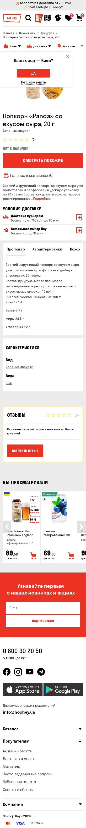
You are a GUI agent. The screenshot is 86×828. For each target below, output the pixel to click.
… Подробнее (41, 198)
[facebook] (7, 672)
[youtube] (29, 672)
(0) (34, 140)
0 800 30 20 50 (22, 651)
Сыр (9, 383)
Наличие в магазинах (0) (32, 175)
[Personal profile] (58, 18)
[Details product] (21, 509)
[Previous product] (7, 527)
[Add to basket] (33, 556)
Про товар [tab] (16, 249)
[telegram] (41, 672)
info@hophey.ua (19, 712)
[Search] (28, 18)
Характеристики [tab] (47, 249)
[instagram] (18, 672)
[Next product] (81, 527)
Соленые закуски (19, 367)
